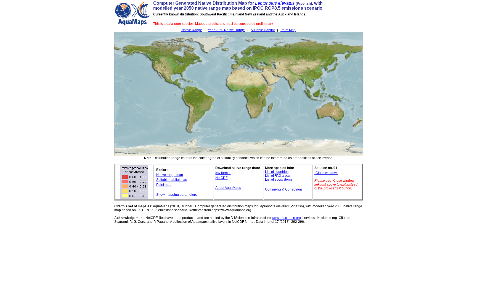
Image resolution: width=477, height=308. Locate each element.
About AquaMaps (228, 188)
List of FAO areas (277, 176)
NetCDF (221, 178)
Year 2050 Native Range (226, 30)
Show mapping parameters (176, 195)
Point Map (288, 30)
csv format (222, 173)
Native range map (169, 175)
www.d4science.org (286, 218)
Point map (163, 185)
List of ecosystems (278, 179)
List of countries (276, 172)
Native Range (191, 30)
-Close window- (326, 173)
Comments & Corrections (284, 189)
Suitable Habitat (263, 30)
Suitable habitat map (171, 180)
